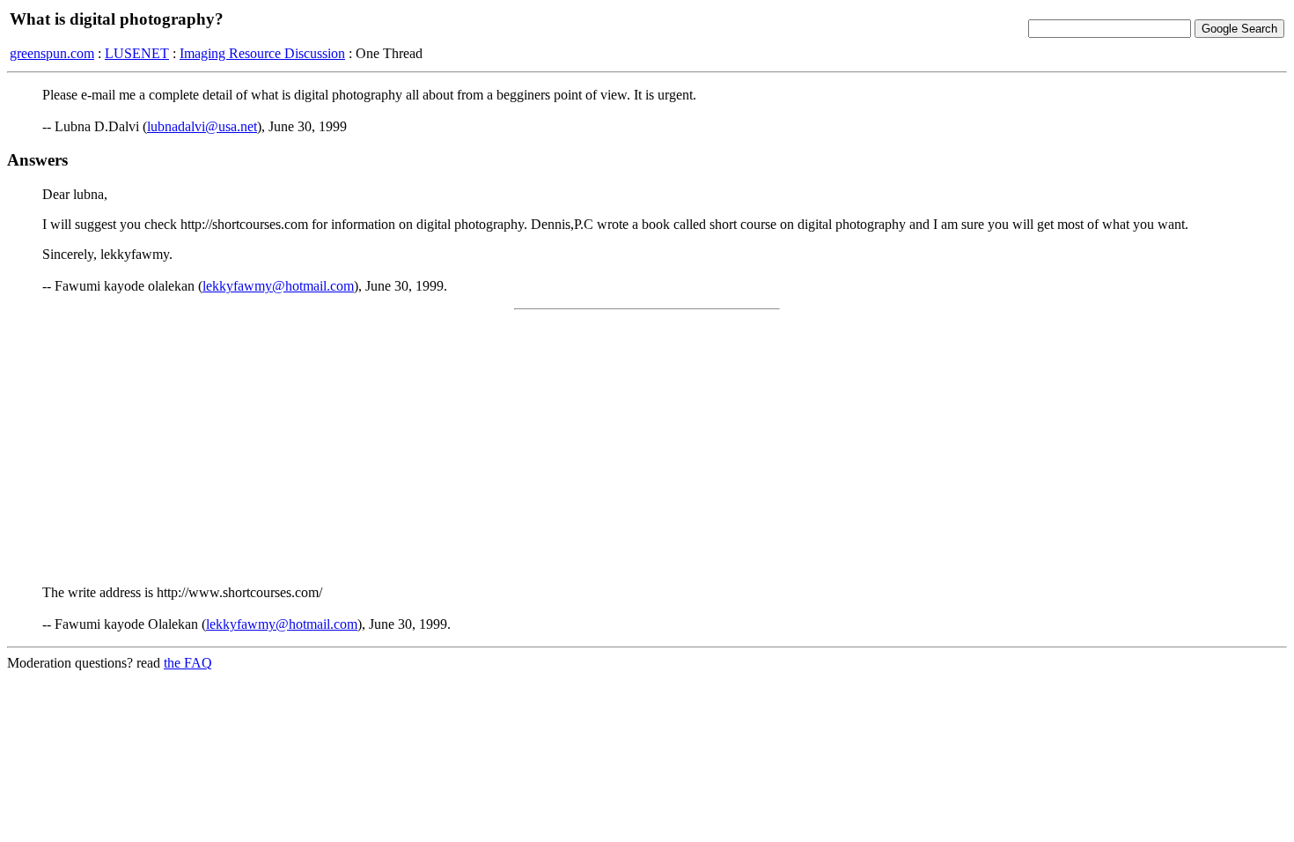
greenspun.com (52, 53)
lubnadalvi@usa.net (202, 126)
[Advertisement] (647, 447)
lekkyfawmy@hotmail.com (278, 285)
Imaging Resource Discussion (262, 53)
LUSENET (137, 53)
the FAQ (188, 662)
